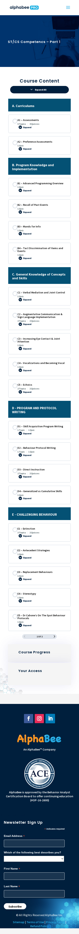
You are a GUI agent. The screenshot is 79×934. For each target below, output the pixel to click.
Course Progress (34, 652)
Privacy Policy (55, 922)
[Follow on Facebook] (28, 718)
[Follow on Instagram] (39, 718)
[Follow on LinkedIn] (50, 718)
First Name (12, 868)
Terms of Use (35, 922)
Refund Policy (39, 926)
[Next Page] (54, 636)
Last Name (12, 886)
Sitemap (18, 922)
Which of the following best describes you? (32, 852)
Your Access (30, 670)
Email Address (14, 836)
